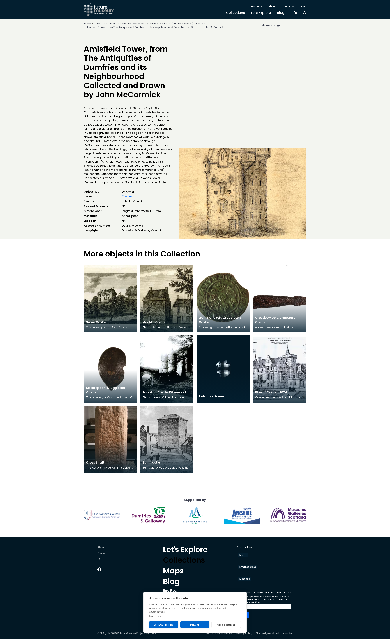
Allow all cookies (163, 624)
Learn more (155, 615)
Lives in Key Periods (132, 23)
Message (244, 579)
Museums (256, 6)
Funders (102, 553)
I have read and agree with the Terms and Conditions (266, 592)
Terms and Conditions (219, 633)
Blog (280, 12)
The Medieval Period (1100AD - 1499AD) (170, 23)
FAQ (303, 6)
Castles (200, 23)
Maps (173, 571)
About (272, 6)
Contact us (288, 6)
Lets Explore (261, 12)
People (114, 23)
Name (242, 555)
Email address (247, 567)
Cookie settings (226, 624)
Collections (235, 12)
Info (294, 12)
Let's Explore (185, 550)
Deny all (195, 624)
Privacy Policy (244, 633)
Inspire (288, 633)
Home (87, 23)
